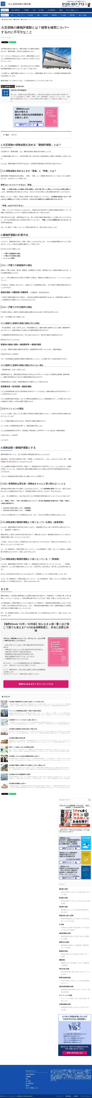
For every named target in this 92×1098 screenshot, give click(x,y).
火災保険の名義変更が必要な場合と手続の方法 (23, 729)
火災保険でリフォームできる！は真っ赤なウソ (23, 720)
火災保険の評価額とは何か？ (17, 783)
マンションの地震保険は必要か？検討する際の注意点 (25, 710)
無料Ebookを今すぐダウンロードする (36, 684)
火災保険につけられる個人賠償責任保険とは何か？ (24, 756)
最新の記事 (21, 86)
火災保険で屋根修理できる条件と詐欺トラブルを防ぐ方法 (26, 701)
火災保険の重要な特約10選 (17, 738)
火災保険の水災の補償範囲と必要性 (19, 774)
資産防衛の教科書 (7, 19)
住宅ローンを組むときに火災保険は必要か (21, 747)
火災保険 (25, 19)
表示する (14, 134)
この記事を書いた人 (8, 86)
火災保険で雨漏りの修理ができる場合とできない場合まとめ (27, 765)
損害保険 (17, 19)
